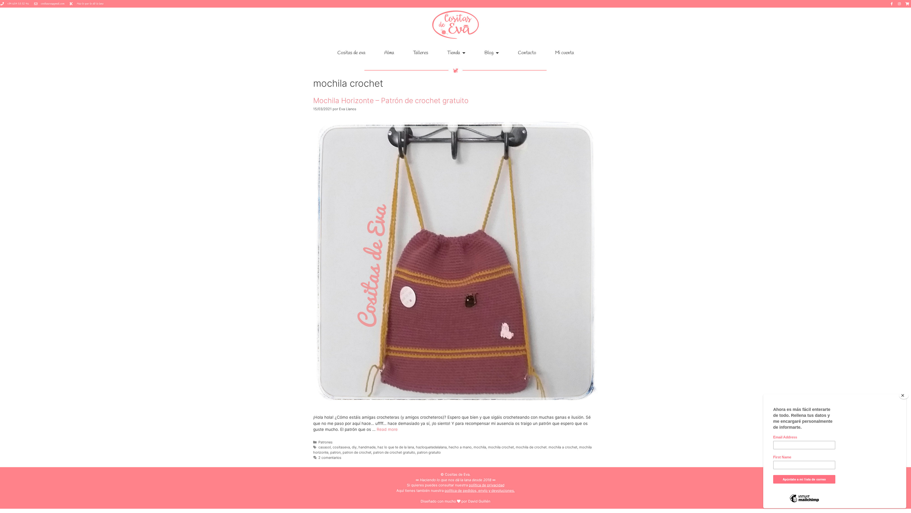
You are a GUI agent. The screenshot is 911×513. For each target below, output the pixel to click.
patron (335, 452)
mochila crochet (501, 447)
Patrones (325, 442)
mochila (480, 447)
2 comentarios (329, 458)
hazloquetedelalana (431, 447)
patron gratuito (429, 452)
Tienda (453, 53)
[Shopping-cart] (907, 3)
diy (354, 447)
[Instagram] (899, 3)
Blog (488, 53)
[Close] (904, 395)
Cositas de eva (351, 53)
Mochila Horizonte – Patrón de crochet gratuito (391, 100)
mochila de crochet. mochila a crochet (546, 447)
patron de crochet (357, 452)
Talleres (420, 53)
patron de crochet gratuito (394, 452)
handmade (367, 447)
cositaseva (341, 447)
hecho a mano (460, 447)
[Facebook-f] (891, 3)
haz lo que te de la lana (395, 447)
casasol (324, 447)
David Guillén (479, 501)
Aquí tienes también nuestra (455, 490)
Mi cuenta (564, 53)
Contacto (527, 53)
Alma (389, 53)
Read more (387, 429)
